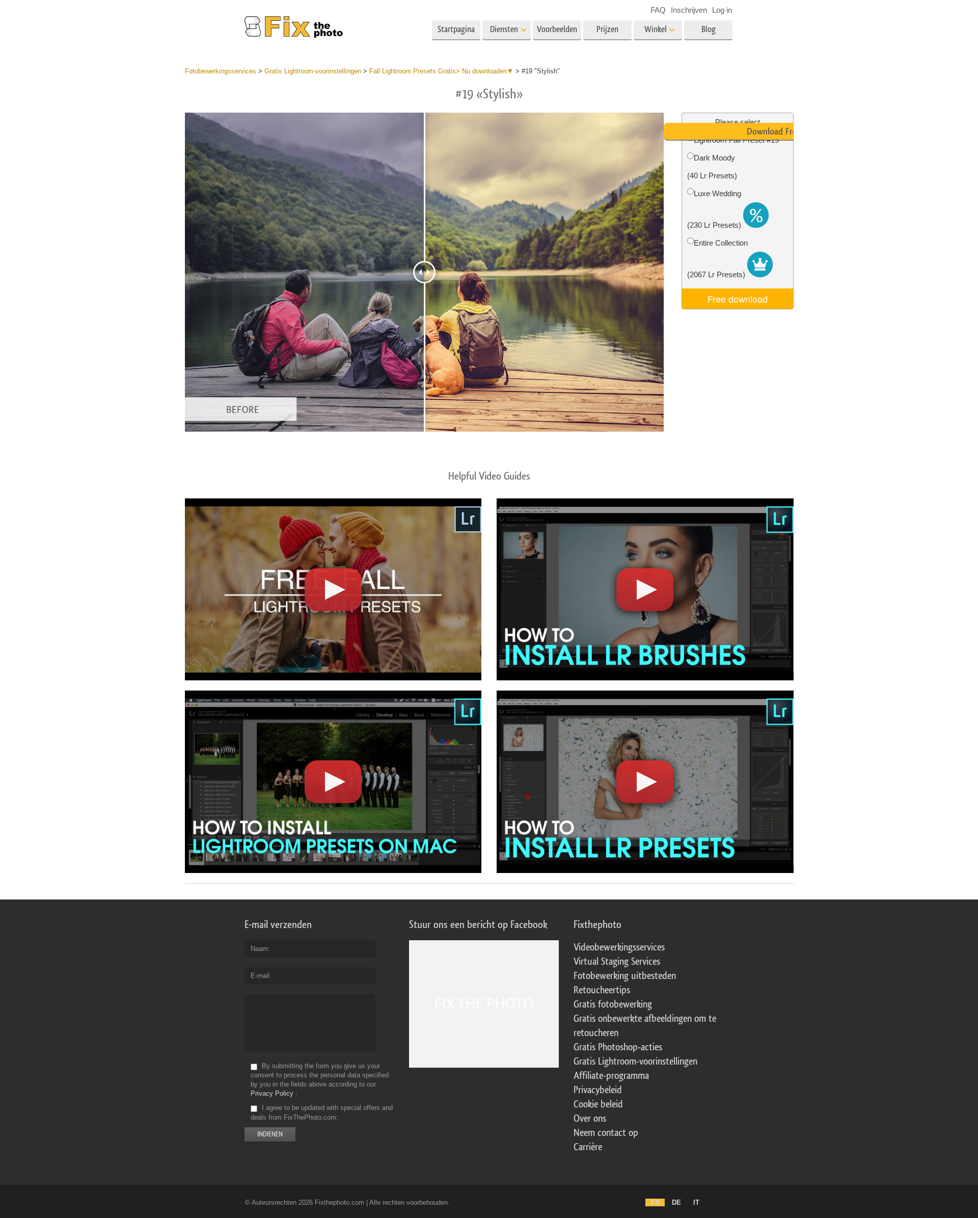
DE (676, 1202)
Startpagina (456, 29)
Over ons (590, 1119)
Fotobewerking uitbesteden (625, 976)
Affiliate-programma (611, 1076)
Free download (738, 298)
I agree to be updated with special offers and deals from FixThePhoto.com (322, 1112)
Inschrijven (689, 10)
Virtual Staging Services (617, 962)
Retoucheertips (602, 990)
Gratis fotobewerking (613, 1004)
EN (655, 1202)
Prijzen (607, 29)
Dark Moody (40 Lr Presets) (712, 166)
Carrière (588, 1147)
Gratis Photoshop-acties (618, 1047)
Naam (259, 948)
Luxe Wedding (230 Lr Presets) (715, 209)
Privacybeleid (598, 1090)
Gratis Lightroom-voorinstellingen (635, 1061)
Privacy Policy (272, 1093)
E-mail (260, 975)
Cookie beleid (598, 1104)
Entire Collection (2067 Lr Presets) (717, 259)
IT (696, 1202)
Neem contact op (606, 1133)
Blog (708, 29)
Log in (722, 10)
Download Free (774, 131)
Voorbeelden (557, 29)
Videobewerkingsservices (619, 947)
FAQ (658, 10)
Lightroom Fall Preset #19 (736, 140)
